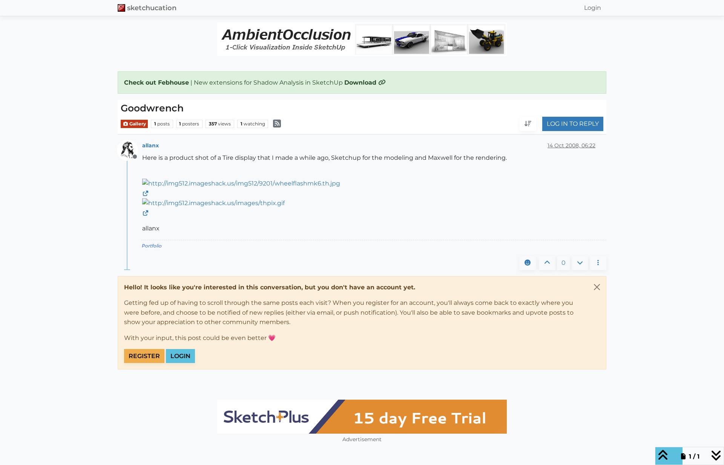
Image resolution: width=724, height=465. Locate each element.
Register (144, 356)
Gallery (137, 124)
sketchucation (151, 8)
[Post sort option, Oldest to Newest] (528, 124)
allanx (150, 145)
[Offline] (130, 149)
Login (180, 356)
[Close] (597, 287)
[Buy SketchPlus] (362, 417)
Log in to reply (573, 124)
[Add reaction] (527, 263)
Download (361, 82)
